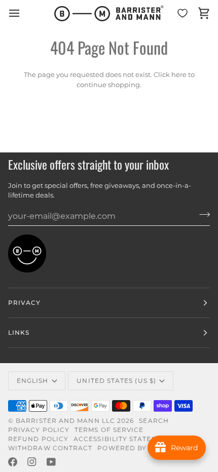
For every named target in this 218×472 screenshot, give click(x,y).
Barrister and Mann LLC (65, 420)
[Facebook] (12, 461)
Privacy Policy (38, 430)
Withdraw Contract (50, 448)
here (179, 74)
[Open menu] (23, 13)
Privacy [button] (24, 302)
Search (153, 420)
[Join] (201, 215)
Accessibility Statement (123, 439)
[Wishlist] (182, 13)
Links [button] (18, 332)
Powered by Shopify (138, 448)
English (33, 380)
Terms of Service (109, 430)
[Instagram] (32, 461)
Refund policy (38, 439)
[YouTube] (51, 461)
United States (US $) (116, 380)
